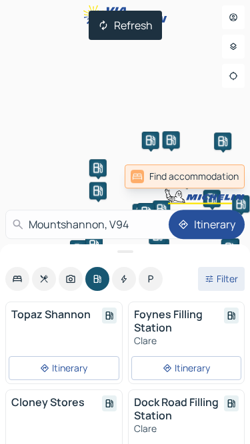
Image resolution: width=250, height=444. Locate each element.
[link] (185, 176)
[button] (98, 167)
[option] (17, 279)
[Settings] (233, 47)
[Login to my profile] (233, 17)
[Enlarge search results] (125, 251)
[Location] (233, 76)
